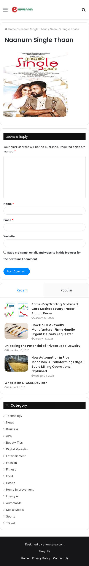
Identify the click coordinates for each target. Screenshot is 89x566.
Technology (14, 415)
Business (12, 429)
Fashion (11, 462)
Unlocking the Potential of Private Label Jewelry (42, 346)
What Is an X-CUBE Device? (26, 383)
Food (9, 476)
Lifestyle (12, 496)
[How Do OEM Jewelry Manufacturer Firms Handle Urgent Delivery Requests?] (16, 331)
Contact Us (60, 558)
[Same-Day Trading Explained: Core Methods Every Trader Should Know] (16, 310)
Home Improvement (20, 489)
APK (9, 436)
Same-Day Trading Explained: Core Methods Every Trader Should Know (55, 308)
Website (9, 236)
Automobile (14, 503)
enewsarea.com (53, 544)
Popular (66, 290)
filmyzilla (44, 551)
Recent (22, 290)
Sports (10, 516)
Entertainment (16, 456)
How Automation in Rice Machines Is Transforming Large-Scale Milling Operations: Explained (58, 364)
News (10, 422)
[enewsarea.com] (22, 9)
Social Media (15, 509)
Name (8, 203)
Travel (10, 523)
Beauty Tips (14, 442)
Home (11, 29)
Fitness (11, 469)
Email (8, 220)
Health (10, 483)
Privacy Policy (41, 558)
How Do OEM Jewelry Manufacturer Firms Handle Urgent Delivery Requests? (53, 329)
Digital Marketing (17, 449)
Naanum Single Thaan (33, 29)
